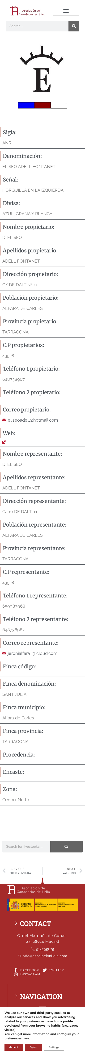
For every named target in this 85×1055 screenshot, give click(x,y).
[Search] (73, 26)
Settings (54, 1047)
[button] (65, 10)
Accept (13, 1047)
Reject (33, 1047)
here (26, 1038)
